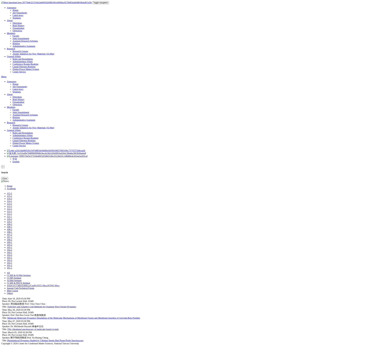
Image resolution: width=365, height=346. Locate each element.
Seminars (17, 18)
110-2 (9, 219)
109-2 (9, 224)
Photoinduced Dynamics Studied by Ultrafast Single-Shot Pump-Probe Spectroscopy (45, 340)
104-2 (9, 250)
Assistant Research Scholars (25, 41)
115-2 (9, 193)
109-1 (9, 227)
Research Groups (20, 51)
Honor (15, 10)
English (16, 161)
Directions (17, 23)
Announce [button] (11, 7)
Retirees (16, 43)
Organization (18, 28)
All (8, 273)
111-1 (9, 216)
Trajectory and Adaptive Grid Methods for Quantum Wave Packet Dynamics (41, 306)
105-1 (9, 247)
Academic (11, 188)
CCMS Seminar (14, 278)
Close (4, 178)
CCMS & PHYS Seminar (18, 283)
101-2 (9, 265)
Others (10, 293)
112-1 (9, 211)
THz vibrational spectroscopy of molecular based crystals (33, 329)
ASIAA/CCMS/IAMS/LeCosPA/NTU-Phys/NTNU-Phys (33, 285)
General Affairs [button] (14, 56)
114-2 (9, 198)
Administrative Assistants (24, 46)
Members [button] (11, 33)
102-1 (9, 263)
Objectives (17, 31)
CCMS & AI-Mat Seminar (19, 275)
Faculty (16, 36)
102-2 (9, 260)
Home (9, 186)
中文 (15, 159)
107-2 (9, 234)
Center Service (19, 72)
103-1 (9, 257)
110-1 (9, 221)
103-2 (9, 255)
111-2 (9, 214)
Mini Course (12, 291)
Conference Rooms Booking (25, 64)
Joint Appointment (21, 38)
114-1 (9, 201)
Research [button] (11, 48)
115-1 (9, 196)
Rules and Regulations (23, 59)
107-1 (9, 237)
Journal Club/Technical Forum (20, 288)
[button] (47, 156)
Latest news (18, 15)
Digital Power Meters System (26, 69)
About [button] (10, 20)
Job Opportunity (20, 13)
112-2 (9, 209)
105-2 (9, 245)
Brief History (18, 25)
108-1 (9, 232)
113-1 (9, 206)
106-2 (9, 239)
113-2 (9, 204)
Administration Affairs (23, 61)
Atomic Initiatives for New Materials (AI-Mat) (33, 54)
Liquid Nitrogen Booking (24, 66)
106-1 (9, 242)
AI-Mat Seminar (14, 280)
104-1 (9, 252)
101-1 (9, 268)
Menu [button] (3, 76)
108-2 (9, 229)
